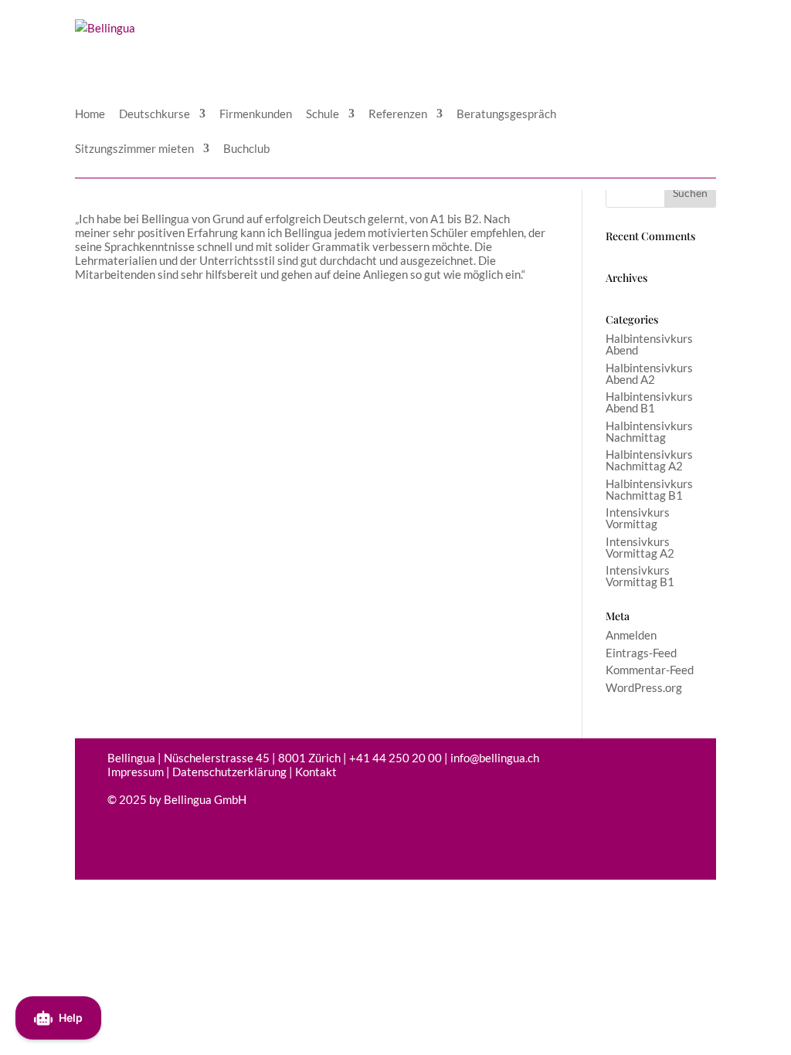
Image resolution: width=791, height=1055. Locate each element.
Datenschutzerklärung (229, 772)
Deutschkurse (154, 114)
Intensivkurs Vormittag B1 (640, 576)
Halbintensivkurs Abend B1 (649, 402)
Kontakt (316, 772)
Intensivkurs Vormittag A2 (640, 547)
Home (90, 114)
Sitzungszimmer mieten (134, 149)
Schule (322, 114)
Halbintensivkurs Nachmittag (649, 431)
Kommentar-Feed (650, 670)
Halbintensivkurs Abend (649, 344)
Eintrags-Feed (641, 653)
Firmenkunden (255, 114)
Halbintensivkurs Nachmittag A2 (649, 460)
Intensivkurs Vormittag (638, 518)
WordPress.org (644, 687)
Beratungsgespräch (506, 114)
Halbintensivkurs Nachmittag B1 (649, 489)
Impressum (135, 772)
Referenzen (397, 114)
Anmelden (631, 635)
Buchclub (246, 149)
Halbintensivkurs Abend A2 (649, 373)
